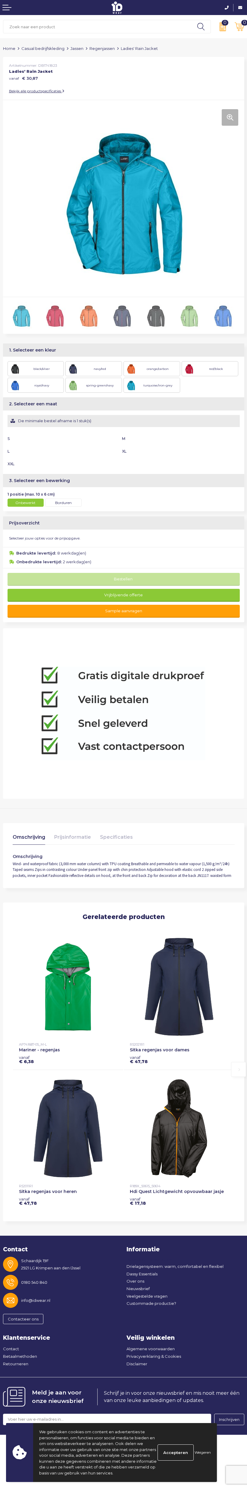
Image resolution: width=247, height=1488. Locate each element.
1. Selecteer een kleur (32, 350)
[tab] (29, 838)
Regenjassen (102, 48)
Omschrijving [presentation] (29, 837)
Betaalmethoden (20, 1356)
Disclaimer (137, 1363)
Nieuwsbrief (138, 1288)
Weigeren (203, 1452)
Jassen (76, 48)
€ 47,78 (139, 1059)
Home (9, 48)
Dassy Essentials (142, 1273)
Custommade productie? (151, 1303)
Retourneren (15, 1363)
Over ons (135, 1281)
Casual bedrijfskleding (42, 48)
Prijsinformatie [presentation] (72, 837)
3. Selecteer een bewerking (39, 480)
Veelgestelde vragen (147, 1296)
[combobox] (97, 26)
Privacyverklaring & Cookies (154, 1356)
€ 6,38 (26, 1059)
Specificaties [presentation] (116, 837)
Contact (11, 1348)
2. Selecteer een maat (33, 404)
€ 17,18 (138, 1201)
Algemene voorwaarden (151, 1348)
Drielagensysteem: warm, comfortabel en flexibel (175, 1266)
